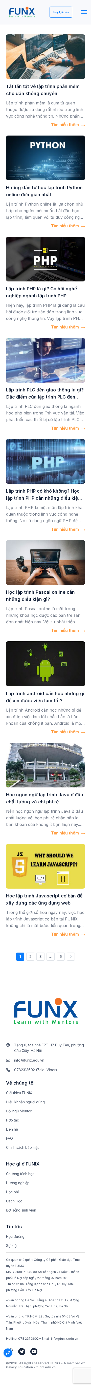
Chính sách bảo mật (22, 1147)
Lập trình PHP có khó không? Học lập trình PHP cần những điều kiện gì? (43, 498)
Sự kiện (12, 1245)
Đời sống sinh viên (21, 1210)
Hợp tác (12, 1120)
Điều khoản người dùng (25, 1102)
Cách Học (14, 1201)
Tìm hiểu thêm (65, 124)
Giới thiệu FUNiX (19, 1093)
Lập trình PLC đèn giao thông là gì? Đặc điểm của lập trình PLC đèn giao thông (45, 397)
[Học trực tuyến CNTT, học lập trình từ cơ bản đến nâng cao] (22, 12)
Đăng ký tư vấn (61, 12)
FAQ (9, 1138)
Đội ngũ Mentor (19, 1111)
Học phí (12, 1192)
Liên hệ (12, 1129)
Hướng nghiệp (18, 1183)
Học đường (15, 1236)
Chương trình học (20, 1174)
